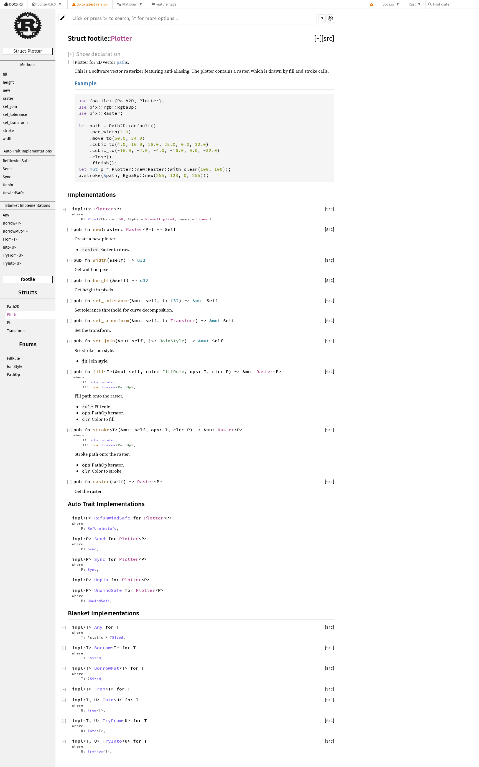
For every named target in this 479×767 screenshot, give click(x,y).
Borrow (109, 387)
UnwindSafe (13, 193)
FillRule (13, 358)
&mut (200, 300)
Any (6, 215)
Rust (412, 4)
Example (85, 83)
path (121, 62)
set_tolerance (15, 114)
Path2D (13, 306)
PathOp (13, 374)
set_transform (15, 122)
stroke (8, 130)
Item (93, 387)
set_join (10, 106)
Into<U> (9, 247)
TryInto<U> (12, 263)
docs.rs (388, 4)
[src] (328, 38)
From (99, 689)
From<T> (10, 239)
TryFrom (112, 720)
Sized (117, 637)
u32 (141, 260)
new (6, 90)
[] (318, 38)
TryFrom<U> (13, 255)
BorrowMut (106, 668)
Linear (203, 219)
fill (5, 74)
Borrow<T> (12, 223)
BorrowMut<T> (15, 231)
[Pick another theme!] (62, 18)
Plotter (13, 314)
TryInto (112, 741)
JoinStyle (14, 366)
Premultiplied (159, 219)
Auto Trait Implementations (28, 151)
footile (28, 279)
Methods (27, 64)
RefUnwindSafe (16, 161)
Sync (7, 177)
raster (8, 98)
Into (108, 699)
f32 (174, 300)
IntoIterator (102, 382)
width (7, 138)
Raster (134, 229)
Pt (9, 322)
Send (7, 169)
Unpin (8, 185)
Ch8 (119, 219)
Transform (16, 330)
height (8, 82)
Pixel (93, 219)
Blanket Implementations (27, 205)
